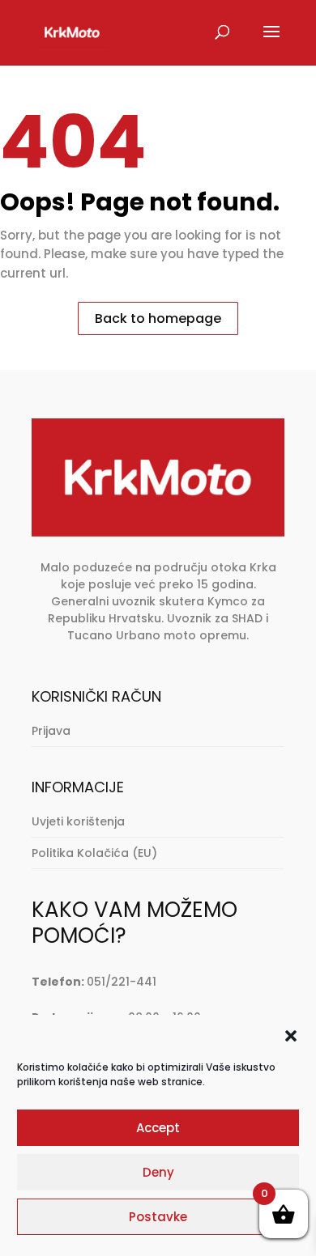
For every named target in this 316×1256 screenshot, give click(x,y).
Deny (158, 1172)
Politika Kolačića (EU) (94, 853)
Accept (158, 1127)
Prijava (51, 731)
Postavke (158, 1216)
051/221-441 (121, 982)
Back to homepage (158, 318)
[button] (291, 1036)
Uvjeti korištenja (78, 821)
